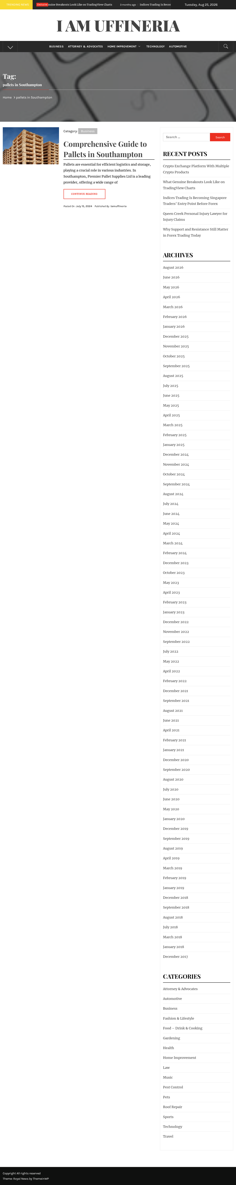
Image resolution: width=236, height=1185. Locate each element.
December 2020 (176, 760)
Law (166, 1068)
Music (168, 1077)
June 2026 (171, 277)
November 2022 (176, 632)
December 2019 (175, 829)
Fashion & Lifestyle (178, 1018)
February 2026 (175, 317)
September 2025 (176, 366)
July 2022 (170, 651)
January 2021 (173, 750)
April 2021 (171, 730)
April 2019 (171, 858)
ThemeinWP (41, 1178)
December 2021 (175, 691)
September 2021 (176, 701)
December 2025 (176, 336)
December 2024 (176, 454)
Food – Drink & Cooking (182, 1028)
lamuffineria (118, 206)
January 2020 (174, 819)
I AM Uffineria (118, 25)
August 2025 (173, 376)
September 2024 (176, 484)
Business (56, 46)
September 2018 (176, 907)
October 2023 (174, 573)
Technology (155, 46)
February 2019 (174, 878)
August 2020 (173, 779)
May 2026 (171, 287)
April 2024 (171, 533)
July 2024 (170, 504)
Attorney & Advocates (85, 46)
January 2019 (173, 888)
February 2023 (174, 602)
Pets (166, 1097)
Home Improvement (122, 46)
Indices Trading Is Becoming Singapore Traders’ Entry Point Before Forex (154, 4)
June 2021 (171, 720)
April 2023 (171, 592)
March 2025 (173, 425)
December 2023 (175, 563)
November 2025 (176, 346)
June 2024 (171, 514)
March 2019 (172, 868)
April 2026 (171, 297)
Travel (168, 1136)
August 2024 (173, 494)
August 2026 (173, 267)
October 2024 (174, 474)
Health (168, 1048)
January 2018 (173, 947)
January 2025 (174, 445)
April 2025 (171, 415)
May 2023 (171, 583)
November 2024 (176, 464)
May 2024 (171, 523)
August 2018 (173, 917)
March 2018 (172, 937)
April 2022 (171, 671)
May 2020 (171, 809)
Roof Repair (172, 1107)
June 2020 (171, 799)
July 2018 (170, 927)
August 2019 (173, 848)
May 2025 (171, 405)
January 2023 (173, 612)
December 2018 (175, 897)
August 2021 (173, 710)
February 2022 (175, 681)
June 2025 (171, 395)
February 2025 (175, 435)
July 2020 (170, 789)
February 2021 (174, 740)
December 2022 (176, 622)
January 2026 (174, 326)
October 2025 (174, 356)
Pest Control (173, 1087)
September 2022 (176, 642)
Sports (168, 1117)
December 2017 (175, 956)
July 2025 (170, 386)
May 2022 (171, 661)
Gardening (171, 1038)
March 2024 (173, 543)
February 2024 (175, 553)
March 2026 (173, 307)
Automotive (178, 46)
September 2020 (176, 770)
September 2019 (176, 838)
